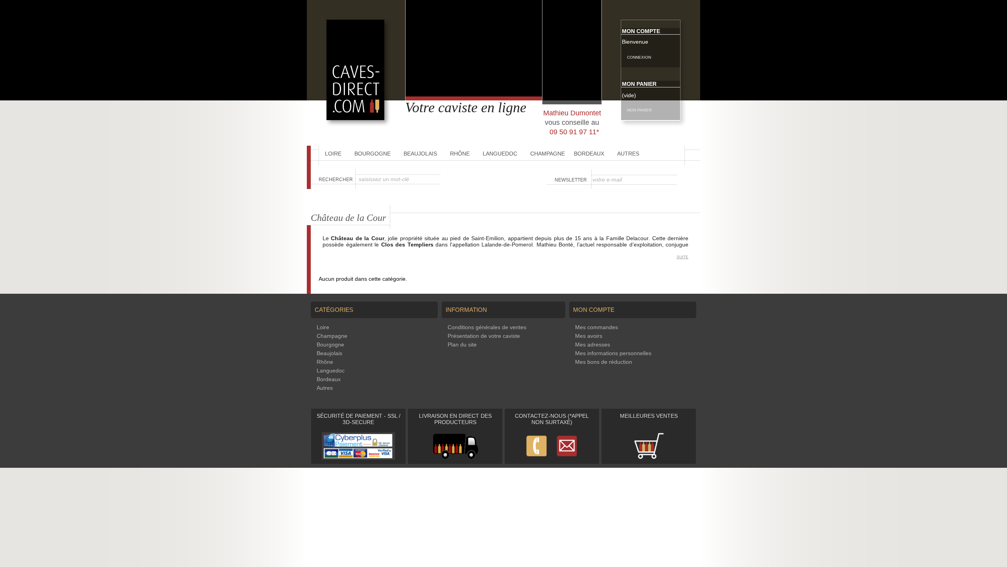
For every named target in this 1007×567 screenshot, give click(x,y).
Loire (333, 153)
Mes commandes (596, 327)
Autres (628, 153)
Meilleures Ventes (649, 416)
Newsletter (571, 180)
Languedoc (500, 153)
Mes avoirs (588, 336)
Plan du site (462, 344)
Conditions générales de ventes (487, 327)
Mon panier (639, 84)
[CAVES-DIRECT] (355, 118)
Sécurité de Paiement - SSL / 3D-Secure (358, 419)
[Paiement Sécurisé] (358, 458)
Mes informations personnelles (613, 353)
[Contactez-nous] (551, 458)
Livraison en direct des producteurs (455, 419)
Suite (682, 257)
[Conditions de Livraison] (455, 458)
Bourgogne (372, 153)
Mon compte (641, 31)
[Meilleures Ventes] (648, 458)
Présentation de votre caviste (484, 336)
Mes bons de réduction (603, 362)
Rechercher (336, 179)
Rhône (460, 153)
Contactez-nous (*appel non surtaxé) (552, 419)
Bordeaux (589, 153)
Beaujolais (420, 153)
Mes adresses (592, 344)
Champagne (547, 153)
